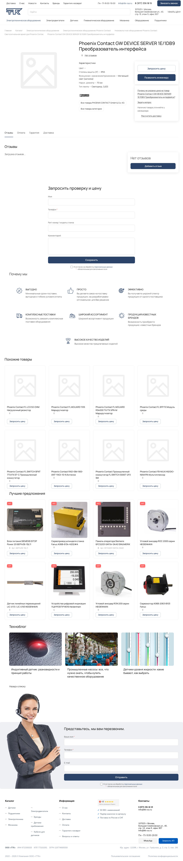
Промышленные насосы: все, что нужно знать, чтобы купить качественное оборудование (88, 673)
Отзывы (9, 132)
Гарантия (34, 132)
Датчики (12, 808)
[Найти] (126, 11)
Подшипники (14, 813)
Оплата (21, 132)
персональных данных (103, 267)
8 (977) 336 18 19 (143, 3)
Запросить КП (168, 841)
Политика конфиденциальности (163, 856)
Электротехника (15, 819)
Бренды (37, 817)
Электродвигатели (39, 811)
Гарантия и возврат (71, 831)
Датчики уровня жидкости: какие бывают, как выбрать (143, 671)
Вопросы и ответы (70, 836)
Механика (12, 825)
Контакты (66, 813)
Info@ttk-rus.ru (125, 3)
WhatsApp (148, 841)
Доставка (48, 132)
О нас (65, 808)
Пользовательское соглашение (125, 856)
